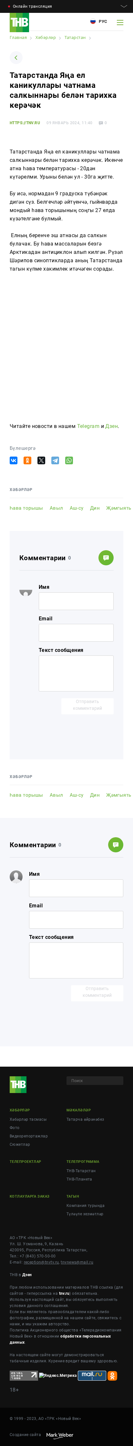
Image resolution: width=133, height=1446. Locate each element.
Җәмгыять (118, 508)
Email (45, 619)
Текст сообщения (61, 650)
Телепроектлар (25, 1162)
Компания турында (85, 1205)
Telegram (88, 426)
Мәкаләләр (78, 1110)
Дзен (111, 426)
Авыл (56, 508)
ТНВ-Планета (79, 1179)
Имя (44, 587)
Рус (102, 21)
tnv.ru (64, 1293)
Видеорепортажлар (29, 1136)
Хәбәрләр (20, 1110)
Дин (95, 508)
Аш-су (77, 508)
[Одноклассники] (27, 460)
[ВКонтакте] (13, 460)
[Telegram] (55, 460)
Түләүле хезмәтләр (84, 1214)
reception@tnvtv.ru (41, 1262)
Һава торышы (26, 508)
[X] (41, 460)
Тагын (72, 1196)
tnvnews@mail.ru (77, 1262)
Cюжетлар (20, 1144)
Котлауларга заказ (29, 1196)
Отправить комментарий (87, 705)
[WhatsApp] (69, 460)
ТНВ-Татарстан (81, 1171)
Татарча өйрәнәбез (85, 1119)
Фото (15, 1128)
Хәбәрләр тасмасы (28, 1119)
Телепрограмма (82, 1162)
